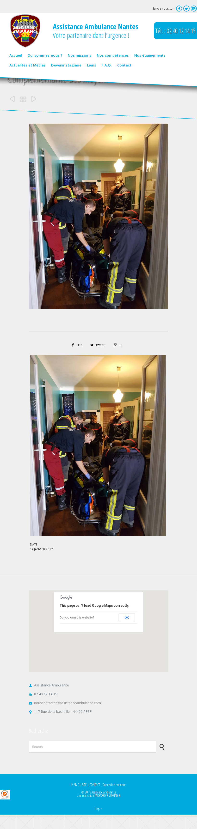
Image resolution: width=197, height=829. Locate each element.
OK (126, 617)
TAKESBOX (100, 795)
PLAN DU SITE (79, 784)
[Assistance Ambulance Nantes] (25, 31)
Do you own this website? (77, 617)
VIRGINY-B (114, 795)
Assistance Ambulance (104, 792)
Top (97, 809)
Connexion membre (114, 784)
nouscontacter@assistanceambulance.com (65, 703)
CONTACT (94, 784)
